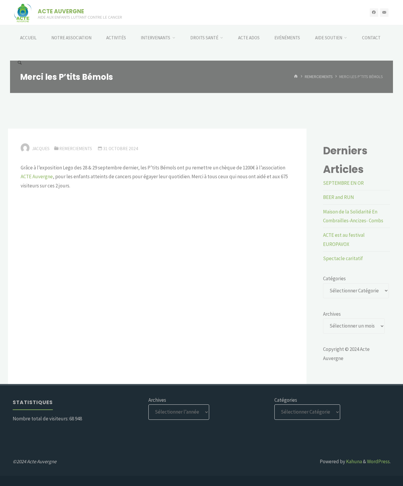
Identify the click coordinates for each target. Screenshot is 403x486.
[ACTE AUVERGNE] (23, 12)
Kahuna (353, 461)
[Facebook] (374, 12)
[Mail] (384, 12)
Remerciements (319, 76)
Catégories (334, 278)
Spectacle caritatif (343, 258)
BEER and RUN (338, 197)
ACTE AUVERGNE (61, 11)
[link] (37, 176)
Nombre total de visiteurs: (41, 418)
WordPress (378, 461)
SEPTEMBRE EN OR (343, 183)
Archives (332, 314)
